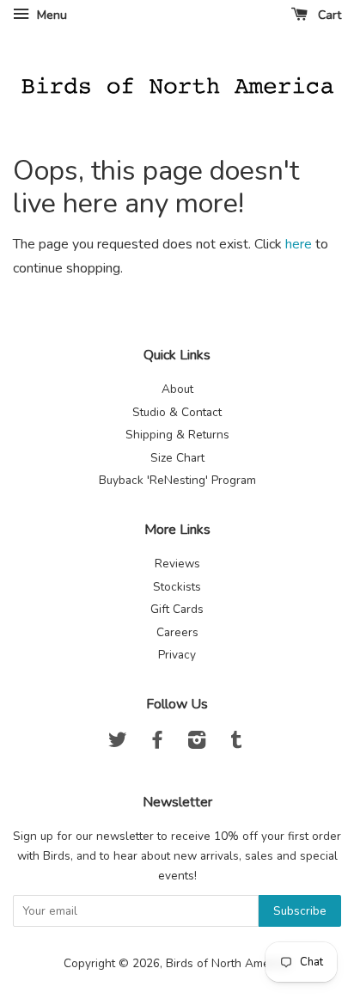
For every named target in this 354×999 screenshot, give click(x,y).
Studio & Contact (177, 412)
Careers (177, 632)
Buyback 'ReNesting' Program (177, 480)
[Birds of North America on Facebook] (157, 743)
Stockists (177, 587)
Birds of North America (227, 963)
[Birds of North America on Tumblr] (236, 743)
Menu (50, 15)
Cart (327, 15)
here (298, 244)
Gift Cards (177, 609)
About (177, 389)
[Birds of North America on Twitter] (117, 743)
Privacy (177, 655)
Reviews (177, 563)
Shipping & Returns (177, 434)
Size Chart (177, 458)
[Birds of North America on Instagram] (196, 743)
